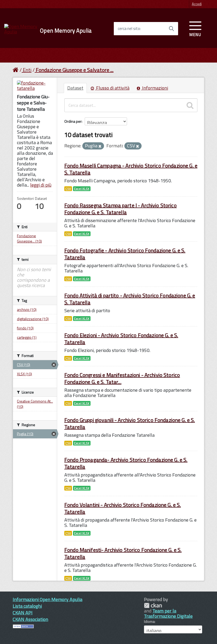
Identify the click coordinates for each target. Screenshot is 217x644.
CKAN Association (30, 619)
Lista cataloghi (27, 606)
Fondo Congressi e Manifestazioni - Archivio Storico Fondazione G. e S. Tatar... (122, 378)
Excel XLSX (81, 188)
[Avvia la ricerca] (171, 28)
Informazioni (154, 87)
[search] (190, 105)
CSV (68, 188)
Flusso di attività (112, 87)
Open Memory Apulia (66, 30)
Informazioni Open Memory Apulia (47, 599)
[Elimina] (99, 146)
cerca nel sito (129, 28)
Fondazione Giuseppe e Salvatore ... (75, 70)
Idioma (149, 621)
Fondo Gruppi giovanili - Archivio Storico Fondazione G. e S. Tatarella (129, 423)
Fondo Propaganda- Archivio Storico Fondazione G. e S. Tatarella (125, 463)
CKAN (153, 605)
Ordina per (73, 121)
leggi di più (40, 184)
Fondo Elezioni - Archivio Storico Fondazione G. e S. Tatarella (121, 338)
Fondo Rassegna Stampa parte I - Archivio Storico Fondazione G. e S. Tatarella (120, 208)
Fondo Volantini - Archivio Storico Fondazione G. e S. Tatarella (122, 508)
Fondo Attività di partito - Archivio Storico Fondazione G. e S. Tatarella (129, 298)
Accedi (197, 4)
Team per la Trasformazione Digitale (168, 613)
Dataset (75, 87)
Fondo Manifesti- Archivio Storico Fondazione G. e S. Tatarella (123, 553)
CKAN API (23, 612)
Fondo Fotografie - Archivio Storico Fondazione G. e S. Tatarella (125, 253)
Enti (27, 70)
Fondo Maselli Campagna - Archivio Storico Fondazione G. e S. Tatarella (130, 169)
